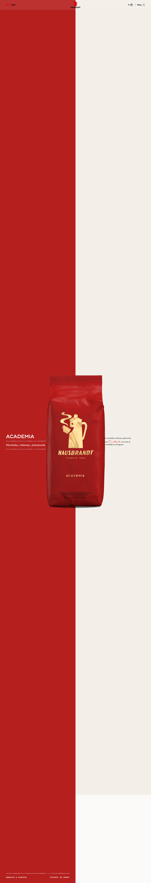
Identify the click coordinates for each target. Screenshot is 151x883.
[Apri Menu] (8, 4)
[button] (128, 5)
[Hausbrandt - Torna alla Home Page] (75, 5)
